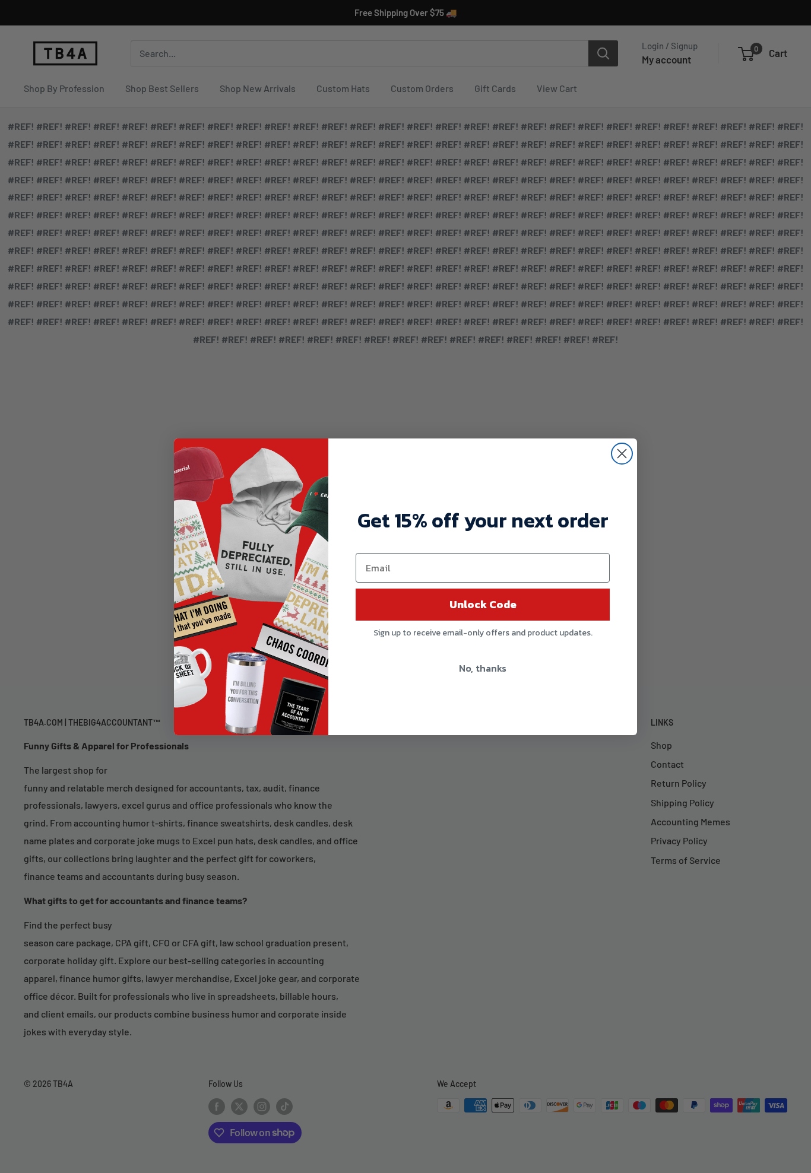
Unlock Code (483, 604)
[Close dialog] (622, 453)
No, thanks (482, 668)
